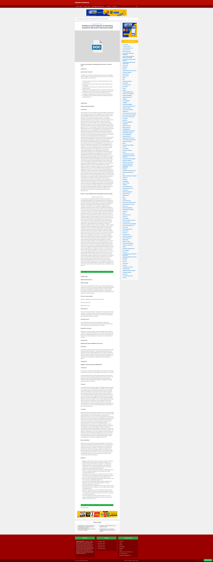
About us (109, 6)
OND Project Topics (101, 543)
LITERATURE (125, 179)
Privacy (134, 560)
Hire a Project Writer (101, 548)
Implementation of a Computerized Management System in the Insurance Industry (107, 530)
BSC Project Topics (101, 546)
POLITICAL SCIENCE (126, 222)
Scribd (120, 550)
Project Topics (87, 6)
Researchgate (122, 546)
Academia (121, 548)
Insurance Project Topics (97, 24)
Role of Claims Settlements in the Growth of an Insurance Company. (87, 529)
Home (77, 18)
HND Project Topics (101, 545)
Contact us (114, 6)
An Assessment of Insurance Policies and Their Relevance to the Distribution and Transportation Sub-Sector (86, 526)
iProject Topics (79, 6)
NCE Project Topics (101, 541)
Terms (137, 560)
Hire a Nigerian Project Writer (98, 6)
